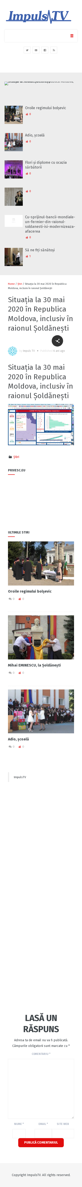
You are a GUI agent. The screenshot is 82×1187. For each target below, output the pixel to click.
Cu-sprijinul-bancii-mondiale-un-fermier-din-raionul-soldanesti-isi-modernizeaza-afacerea (50, 224)
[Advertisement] (41, 830)
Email (43, 1124)
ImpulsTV (20, 777)
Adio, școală (35, 135)
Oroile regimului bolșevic (45, 108)
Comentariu (41, 1054)
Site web (63, 1124)
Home (11, 283)
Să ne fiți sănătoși (40, 250)
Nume (19, 1124)
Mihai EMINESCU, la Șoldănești (34, 665)
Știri (20, 283)
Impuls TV (29, 350)
